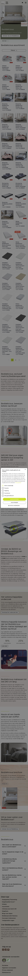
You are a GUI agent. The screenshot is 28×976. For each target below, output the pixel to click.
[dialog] (14, 488)
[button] (14, 505)
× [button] (25, 469)
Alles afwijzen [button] (14, 502)
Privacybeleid (18, 482)
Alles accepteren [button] (14, 499)
